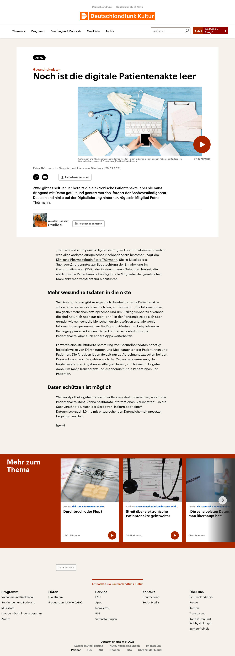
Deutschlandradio (201, 596)
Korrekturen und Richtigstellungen (200, 621)
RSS (97, 613)
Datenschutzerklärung (88, 645)
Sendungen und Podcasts (18, 602)
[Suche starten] (187, 31)
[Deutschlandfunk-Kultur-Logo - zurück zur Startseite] (117, 16)
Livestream (55, 596)
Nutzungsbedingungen (125, 645)
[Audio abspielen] (202, 144)
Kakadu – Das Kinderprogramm (21, 613)
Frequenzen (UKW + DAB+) (65, 602)
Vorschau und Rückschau (18, 596)
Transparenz (197, 613)
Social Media (150, 602)
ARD (89, 649)
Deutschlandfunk (102, 6)
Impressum (153, 645)
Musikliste (93, 31)
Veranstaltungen (106, 618)
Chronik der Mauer (150, 649)
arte (129, 649)
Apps (98, 602)
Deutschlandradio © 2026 (117, 641)
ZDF (101, 649)
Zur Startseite (66, 567)
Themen (17, 31)
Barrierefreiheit (199, 628)
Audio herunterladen (77, 177)
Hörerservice (150, 596)
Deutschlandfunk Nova (129, 6)
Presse (193, 602)
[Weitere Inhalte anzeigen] (221, 500)
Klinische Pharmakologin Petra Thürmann (86, 259)
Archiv (109, 31)
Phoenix (115, 649)
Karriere (194, 607)
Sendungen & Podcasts (66, 31)
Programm (38, 31)
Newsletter (102, 607)
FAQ (98, 596)
